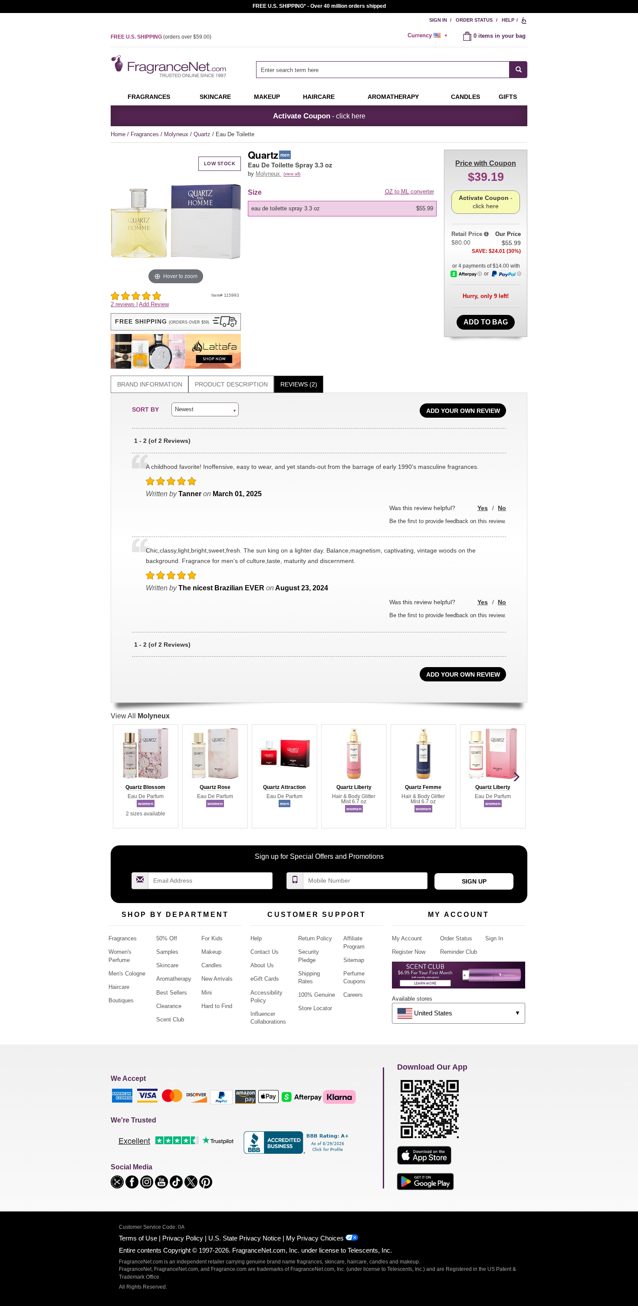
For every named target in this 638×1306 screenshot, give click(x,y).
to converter (409, 191)
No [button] (502, 507)
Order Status (474, 20)
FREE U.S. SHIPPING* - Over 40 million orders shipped (319, 6)
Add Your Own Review (463, 410)
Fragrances (149, 96)
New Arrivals (217, 978)
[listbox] (344, 208)
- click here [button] (319, 115)
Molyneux (177, 134)
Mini (206, 992)
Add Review (154, 304)
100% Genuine (316, 995)
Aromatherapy (173, 978)
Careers (353, 995)
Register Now (408, 952)
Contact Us (264, 952)
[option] (342, 208)
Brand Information (149, 384)
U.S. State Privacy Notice (244, 1238)
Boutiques (121, 1000)
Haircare (319, 96)
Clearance (168, 1006)
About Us (262, 965)
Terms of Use (138, 1238)
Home (118, 134)
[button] (176, 322)
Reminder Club (458, 952)
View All (140, 716)
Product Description (231, 384)
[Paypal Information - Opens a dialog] (506, 274)
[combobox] (391, 69)
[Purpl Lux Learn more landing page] (458, 978)
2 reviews (123, 304)
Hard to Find (216, 1006)
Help (508, 20)
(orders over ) (161, 37)
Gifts (508, 96)
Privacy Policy (182, 1238)
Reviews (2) (298, 384)
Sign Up (474, 881)
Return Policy (315, 938)
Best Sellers (171, 992)
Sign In (438, 20)
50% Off (166, 938)
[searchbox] (383, 69)
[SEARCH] (518, 69)
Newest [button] (184, 409)
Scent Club (170, 1019)
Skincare (215, 96)
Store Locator (315, 1008)
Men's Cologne (127, 973)
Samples (167, 952)
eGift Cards (264, 978)
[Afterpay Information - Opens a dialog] (466, 274)
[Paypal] (221, 1096)
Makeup (267, 96)
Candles (211, 965)
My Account (407, 938)
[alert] (429, 35)
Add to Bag (486, 322)
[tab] (149, 384)
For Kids (212, 938)
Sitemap (353, 960)
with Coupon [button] (485, 163)
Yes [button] (482, 507)
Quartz (203, 134)
